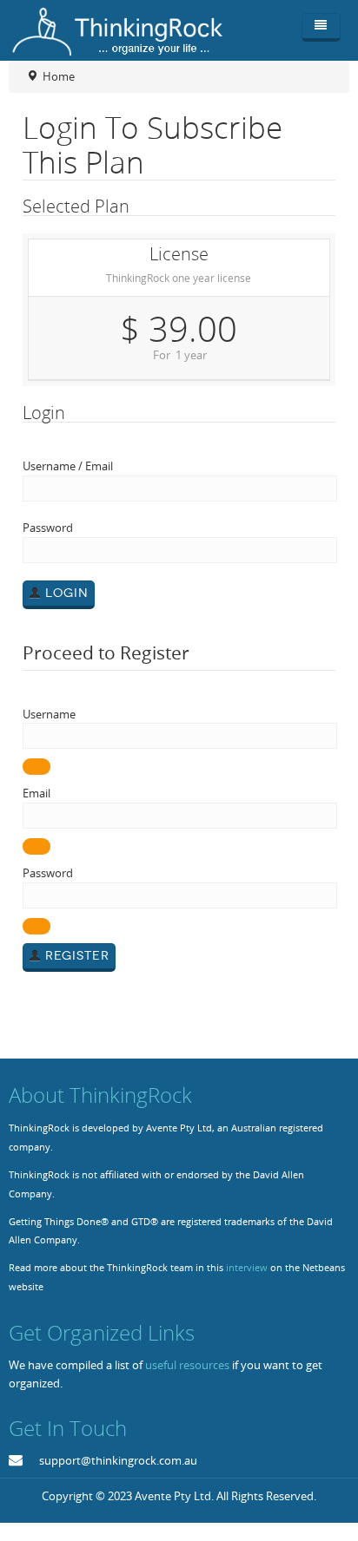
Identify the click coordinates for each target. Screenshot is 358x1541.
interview (247, 1268)
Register (75, 955)
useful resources (187, 1365)
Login (65, 593)
